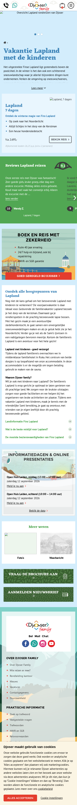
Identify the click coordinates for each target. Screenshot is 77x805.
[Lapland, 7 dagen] (38, 99)
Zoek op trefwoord (20, 714)
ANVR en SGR (17, 730)
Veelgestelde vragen (21, 719)
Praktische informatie (25, 707)
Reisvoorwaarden (19, 736)
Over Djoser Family (22, 658)
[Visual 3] (41, 34)
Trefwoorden (17, 725)
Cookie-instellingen (52, 797)
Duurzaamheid (18, 698)
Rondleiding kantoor (21, 676)
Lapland (30, 110)
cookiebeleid (45, 789)
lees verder (11, 198)
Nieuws (14, 681)
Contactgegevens (19, 692)
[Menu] (71, 5)
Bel (31, 636)
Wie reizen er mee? (20, 670)
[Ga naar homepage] (38, 6)
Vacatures (15, 687)
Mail (37, 636)
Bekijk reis (59, 139)
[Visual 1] (35, 34)
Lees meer (37, 88)
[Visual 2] (38, 34)
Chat (45, 636)
